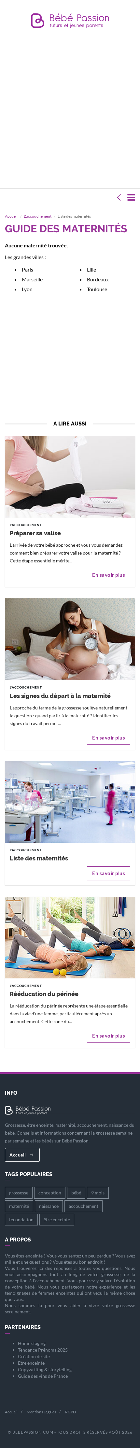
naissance (49, 1206)
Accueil (11, 216)
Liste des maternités (39, 858)
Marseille (32, 279)
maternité (19, 1206)
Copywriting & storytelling (45, 1369)
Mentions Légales (41, 1411)
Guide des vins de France (43, 1376)
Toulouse (97, 289)
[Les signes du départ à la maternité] (70, 640)
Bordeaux (98, 279)
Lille (91, 269)
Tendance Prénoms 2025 (43, 1350)
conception (49, 1192)
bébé (76, 1192)
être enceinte (57, 1219)
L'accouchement (37, 216)
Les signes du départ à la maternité (60, 695)
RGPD (70, 1411)
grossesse (18, 1192)
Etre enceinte (31, 1363)
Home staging (32, 1343)
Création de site (34, 1356)
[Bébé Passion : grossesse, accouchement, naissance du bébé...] (70, 22)
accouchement (83, 1206)
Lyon (27, 289)
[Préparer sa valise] (70, 478)
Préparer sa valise (35, 533)
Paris (27, 269)
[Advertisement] (70, 110)
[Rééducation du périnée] (70, 938)
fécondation (21, 1219)
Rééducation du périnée (44, 993)
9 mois (98, 1192)
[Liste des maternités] (70, 803)
